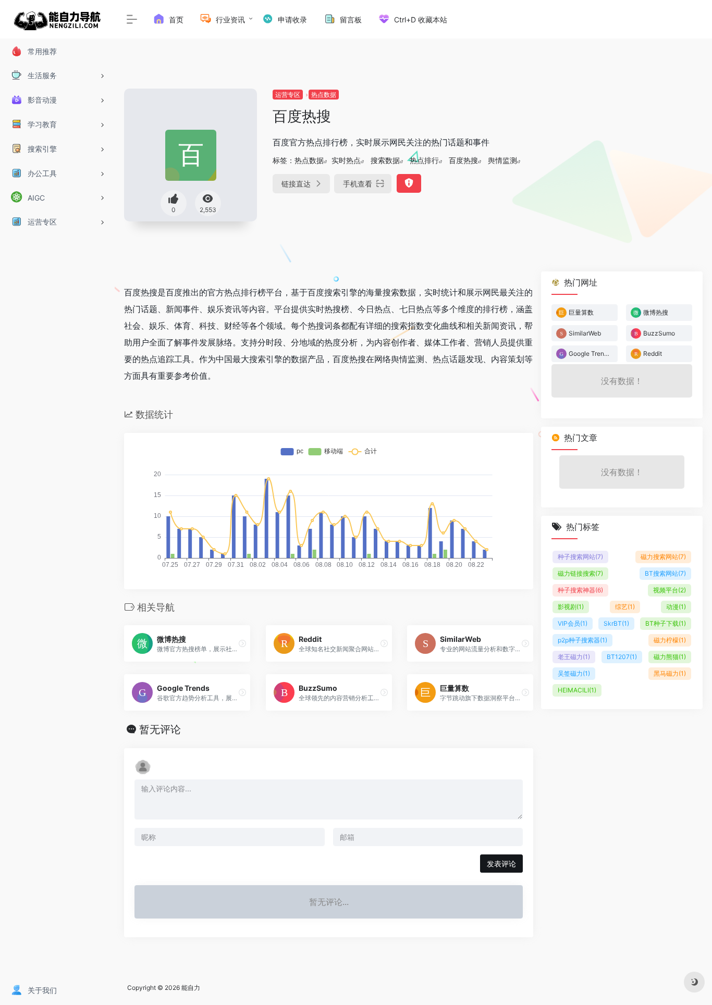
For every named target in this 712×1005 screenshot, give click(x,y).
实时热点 (346, 160)
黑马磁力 (670, 673)
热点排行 (424, 160)
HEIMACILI (577, 690)
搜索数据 (385, 160)
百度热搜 (463, 160)
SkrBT (616, 623)
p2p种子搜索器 (582, 640)
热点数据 (323, 94)
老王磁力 (574, 657)
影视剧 (571, 607)
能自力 (190, 987)
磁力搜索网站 (663, 557)
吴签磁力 (574, 673)
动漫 (676, 607)
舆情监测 (502, 160)
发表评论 (501, 863)
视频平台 (669, 590)
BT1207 (622, 657)
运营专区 (287, 94)
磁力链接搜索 (580, 573)
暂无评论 (160, 729)
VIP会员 (572, 623)
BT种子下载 (665, 623)
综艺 (625, 607)
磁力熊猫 (670, 657)
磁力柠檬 (670, 640)
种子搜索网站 (580, 557)
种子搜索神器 (580, 590)
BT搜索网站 (665, 573)
